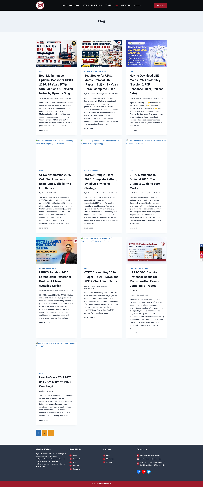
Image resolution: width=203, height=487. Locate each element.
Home (64, 5)
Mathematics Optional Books (95, 72)
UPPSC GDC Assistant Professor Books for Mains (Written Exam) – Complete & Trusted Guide (145, 281)
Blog (116, 5)
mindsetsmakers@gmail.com (150, 459)
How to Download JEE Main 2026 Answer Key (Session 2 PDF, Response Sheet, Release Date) (146, 84)
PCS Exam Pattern (91, 171)
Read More (44, 130)
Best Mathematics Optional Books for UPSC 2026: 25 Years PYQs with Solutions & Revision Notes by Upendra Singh (56, 84)
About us (137, 5)
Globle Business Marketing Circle (51, 98)
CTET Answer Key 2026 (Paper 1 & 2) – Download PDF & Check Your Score (101, 277)
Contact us (160, 5)
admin (43, 193)
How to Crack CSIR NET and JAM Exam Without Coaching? (55, 382)
